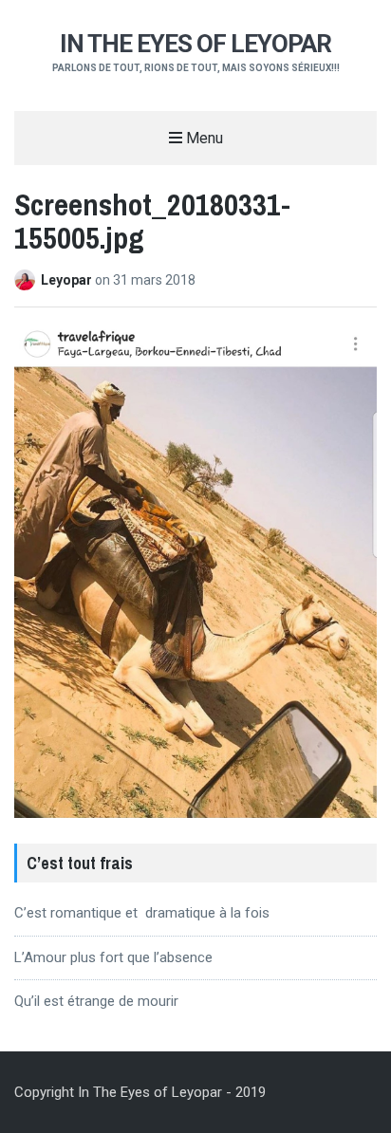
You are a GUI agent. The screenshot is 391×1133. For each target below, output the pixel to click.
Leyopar (68, 280)
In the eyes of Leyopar (195, 43)
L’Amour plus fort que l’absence (113, 957)
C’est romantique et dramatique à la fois (142, 912)
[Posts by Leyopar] (27, 280)
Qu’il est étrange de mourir (96, 1001)
